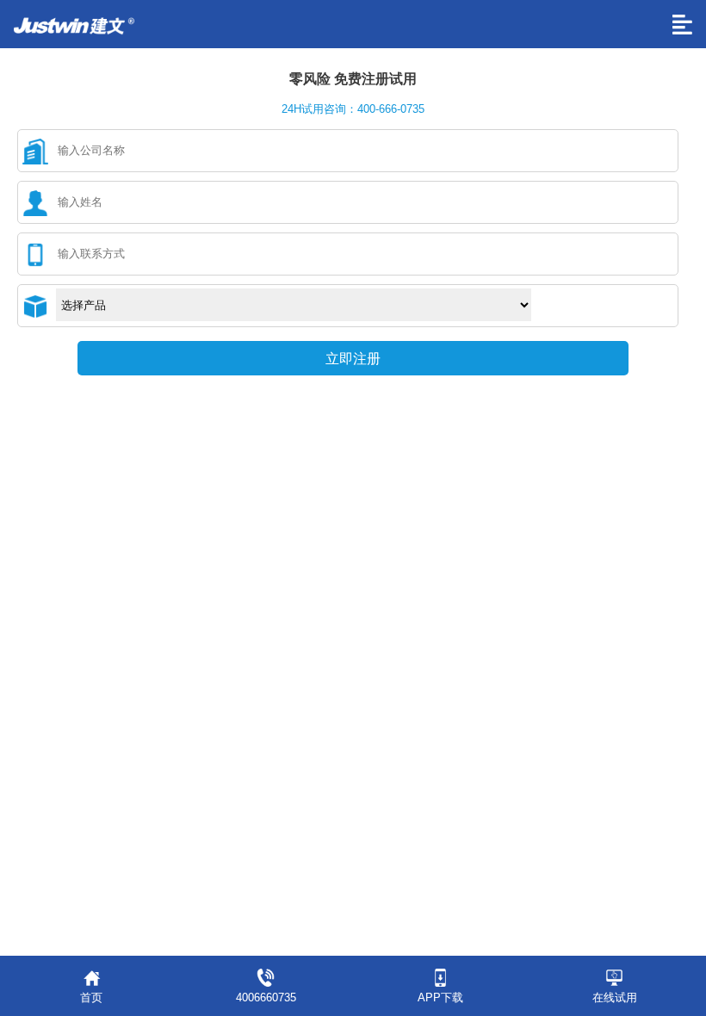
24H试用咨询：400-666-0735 (353, 108)
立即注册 (353, 358)
